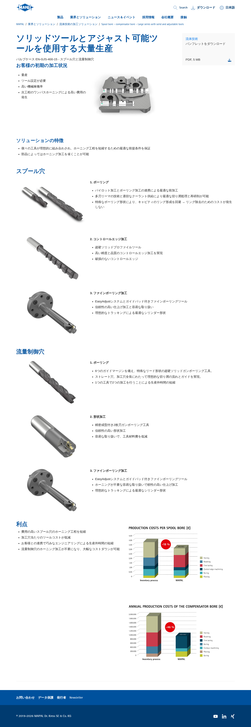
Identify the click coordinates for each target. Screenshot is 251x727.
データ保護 (45, 697)
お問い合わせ (25, 697)
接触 (183, 17)
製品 (60, 17)
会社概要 (167, 17)
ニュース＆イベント (121, 17)
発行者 (61, 697)
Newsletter (76, 697)
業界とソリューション (85, 17)
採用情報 (148, 17)
